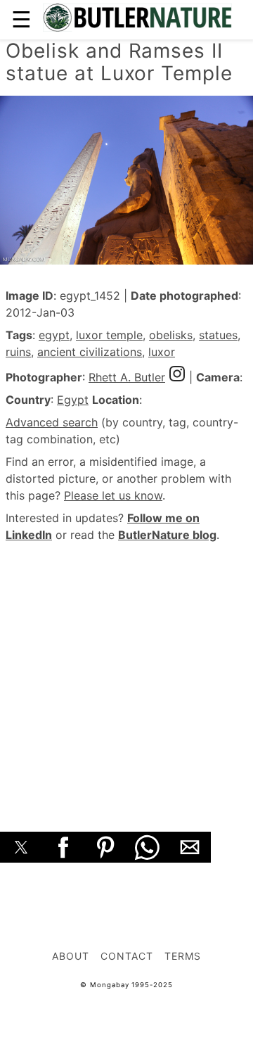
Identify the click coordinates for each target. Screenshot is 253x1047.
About (70, 956)
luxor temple (109, 335)
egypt (54, 335)
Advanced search (52, 422)
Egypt (73, 400)
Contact (126, 956)
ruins (18, 352)
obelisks (171, 335)
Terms (182, 956)
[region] (126, 671)
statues (218, 335)
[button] (21, 847)
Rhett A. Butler (127, 377)
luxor (161, 352)
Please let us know (113, 495)
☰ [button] (21, 19)
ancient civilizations (89, 352)
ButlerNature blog (167, 535)
